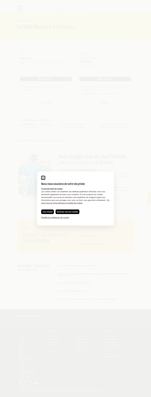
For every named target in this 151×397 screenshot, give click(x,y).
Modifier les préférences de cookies (55, 218)
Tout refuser (47, 211)
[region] (75, 198)
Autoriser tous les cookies (67, 211)
